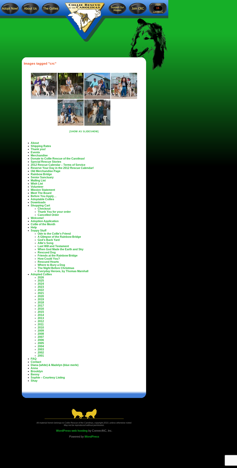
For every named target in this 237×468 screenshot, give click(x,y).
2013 (41, 318)
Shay (34, 380)
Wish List (37, 183)
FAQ (33, 358)
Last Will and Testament (53, 246)
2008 (41, 333)
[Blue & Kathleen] (124, 86)
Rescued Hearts (48, 261)
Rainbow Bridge (41, 174)
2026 (41, 277)
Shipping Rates (41, 146)
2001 (41, 355)
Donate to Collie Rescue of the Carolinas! (58, 158)
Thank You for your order (54, 211)
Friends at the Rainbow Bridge (58, 255)
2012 (41, 321)
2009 (41, 330)
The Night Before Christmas (56, 268)
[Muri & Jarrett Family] (71, 113)
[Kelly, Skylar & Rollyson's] (44, 86)
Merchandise (39, 155)
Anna (34, 368)
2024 (41, 283)
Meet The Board (41, 193)
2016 (41, 308)
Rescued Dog (47, 252)
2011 (41, 324)
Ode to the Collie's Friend (54, 233)
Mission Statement (43, 189)
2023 (41, 286)
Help (34, 227)
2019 (41, 299)
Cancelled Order (48, 214)
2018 (41, 302)
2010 (41, 327)
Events (35, 152)
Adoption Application (45, 221)
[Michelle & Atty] (97, 113)
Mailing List (38, 180)
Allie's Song (45, 243)
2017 (41, 305)
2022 (41, 289)
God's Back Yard (49, 239)
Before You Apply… (44, 196)
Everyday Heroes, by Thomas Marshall (63, 271)
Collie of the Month (43, 224)
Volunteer (37, 186)
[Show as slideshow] (83, 131)
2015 (41, 311)
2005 (41, 343)
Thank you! (38, 149)
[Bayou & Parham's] (97, 86)
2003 (41, 349)
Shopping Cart (40, 205)
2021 (41, 293)
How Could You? (49, 258)
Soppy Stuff (38, 230)
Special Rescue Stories (46, 161)
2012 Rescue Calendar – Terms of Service (58, 164)
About (35, 142)
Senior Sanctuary (42, 177)
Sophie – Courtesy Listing (48, 377)
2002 (41, 352)
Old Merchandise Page (45, 171)
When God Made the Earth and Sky (60, 249)
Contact (36, 361)
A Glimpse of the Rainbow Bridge (59, 236)
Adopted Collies (41, 274)
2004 (41, 346)
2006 (41, 340)
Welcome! (37, 218)
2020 (41, 296)
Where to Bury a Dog (51, 264)
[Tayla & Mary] (71, 86)
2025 (41, 280)
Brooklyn (37, 371)
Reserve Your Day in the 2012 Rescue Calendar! (62, 167)
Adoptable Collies (42, 199)
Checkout (44, 208)
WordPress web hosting (72, 430)
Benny (35, 374)
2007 (41, 336)
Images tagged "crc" (40, 63)
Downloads (38, 202)
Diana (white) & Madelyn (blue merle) (54, 365)
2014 (41, 315)
